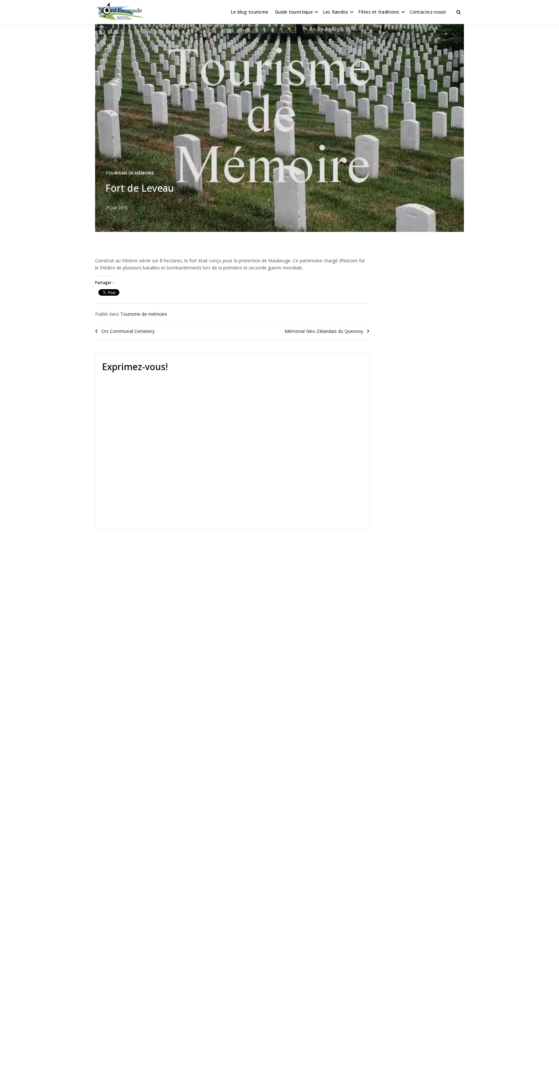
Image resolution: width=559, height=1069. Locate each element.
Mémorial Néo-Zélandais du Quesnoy (324, 331)
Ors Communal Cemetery (128, 331)
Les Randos (335, 12)
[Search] (458, 12)
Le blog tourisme (249, 12)
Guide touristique (294, 12)
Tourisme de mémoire (129, 173)
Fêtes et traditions (378, 12)
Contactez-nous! (428, 12)
